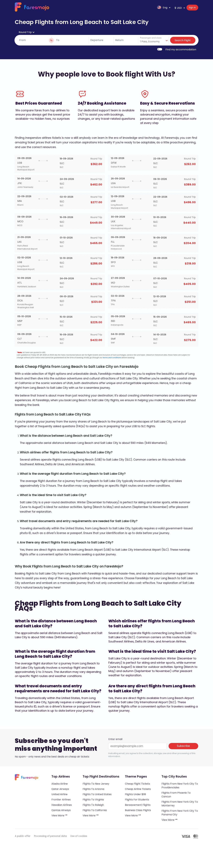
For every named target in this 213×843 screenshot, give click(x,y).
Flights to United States (97, 794)
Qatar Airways (60, 789)
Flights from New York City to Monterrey (180, 803)
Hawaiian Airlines (61, 805)
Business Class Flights (138, 810)
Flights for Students (137, 799)
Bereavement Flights (137, 805)
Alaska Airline (59, 783)
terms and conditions (112, 357)
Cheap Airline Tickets (138, 789)
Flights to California (95, 810)
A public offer (22, 836)
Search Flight (183, 40)
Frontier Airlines (61, 799)
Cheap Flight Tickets (137, 783)
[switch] (159, 49)
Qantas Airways (61, 810)
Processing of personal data (50, 836)
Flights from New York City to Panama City (180, 812)
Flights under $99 (135, 794)
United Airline (59, 794)
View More (58, 815)
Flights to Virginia (93, 799)
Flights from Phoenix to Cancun (176, 794)
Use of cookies (78, 836)
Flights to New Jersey (96, 783)
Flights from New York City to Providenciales (180, 785)
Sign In (192, 7)
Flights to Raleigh (93, 805)
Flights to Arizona (93, 789)
